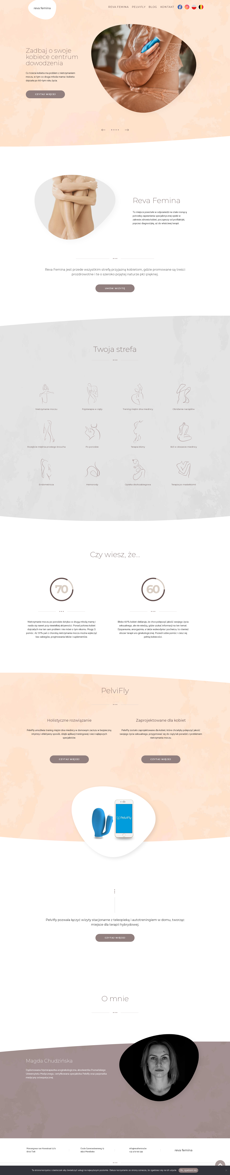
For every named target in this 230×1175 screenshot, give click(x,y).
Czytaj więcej (45, 94)
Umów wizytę (115, 288)
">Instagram (187, 8)
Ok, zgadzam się (188, 1170)
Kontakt (167, 6)
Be (201, 8)
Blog (153, 6)
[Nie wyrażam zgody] (226, 1170)
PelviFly (139, 6)
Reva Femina (118, 6)
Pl (194, 8)
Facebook (180, 8)
